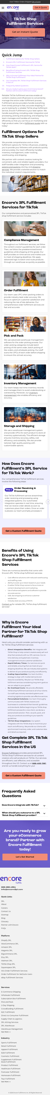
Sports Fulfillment (9, 1043)
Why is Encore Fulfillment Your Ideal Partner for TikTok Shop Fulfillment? (25, 76)
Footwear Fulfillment (10, 1072)
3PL (2, 901)
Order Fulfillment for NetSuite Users (16, 974)
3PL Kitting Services (9, 1022)
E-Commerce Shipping (11, 992)
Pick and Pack (7, 1002)
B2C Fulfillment (8, 1012)
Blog (3, 918)
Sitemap (4, 915)
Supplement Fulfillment (11, 1060)
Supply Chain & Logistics (11, 1019)
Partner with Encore (9, 925)
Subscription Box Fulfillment (13, 999)
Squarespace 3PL (8, 968)
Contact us (7, 604)
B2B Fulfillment (8, 1053)
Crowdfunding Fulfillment (12, 1009)
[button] (48, 502)
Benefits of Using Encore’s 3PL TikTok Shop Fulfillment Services (23, 71)
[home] (12, 8)
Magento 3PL (6, 951)
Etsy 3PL (4, 957)
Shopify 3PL (6, 940)
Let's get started (25, 857)
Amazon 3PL (6, 947)
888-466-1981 (8, 887)
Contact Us (6, 911)
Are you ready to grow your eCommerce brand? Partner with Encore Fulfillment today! (24, 90)
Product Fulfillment (9, 1065)
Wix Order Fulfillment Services (14, 971)
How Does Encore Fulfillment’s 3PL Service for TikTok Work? (24, 66)
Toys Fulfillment (8, 1079)
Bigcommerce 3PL (9, 954)
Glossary (4, 922)
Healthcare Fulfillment (10, 1069)
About (3, 904)
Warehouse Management (12, 1029)
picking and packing (11, 167)
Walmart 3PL (6, 961)
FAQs (3, 928)
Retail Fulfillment (8, 1046)
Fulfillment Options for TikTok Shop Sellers (23, 59)
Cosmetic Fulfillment (10, 1056)
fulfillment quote (32, 123)
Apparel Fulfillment (9, 1050)
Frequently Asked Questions (17, 86)
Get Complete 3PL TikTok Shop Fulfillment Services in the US (26, 81)
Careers (4, 908)
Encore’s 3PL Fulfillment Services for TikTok (23, 62)
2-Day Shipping (7, 1005)
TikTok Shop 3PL (8, 964)
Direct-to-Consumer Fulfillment (14, 1016)
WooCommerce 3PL (9, 944)
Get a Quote (36, 2)
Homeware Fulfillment (11, 1076)
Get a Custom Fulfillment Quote (24, 531)
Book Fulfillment (8, 1062)
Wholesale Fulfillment (10, 995)
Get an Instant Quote (25, 32)
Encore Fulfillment (10, 753)
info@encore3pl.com (12, 889)
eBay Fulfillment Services (12, 978)
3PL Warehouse (7, 1026)
